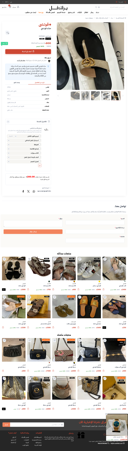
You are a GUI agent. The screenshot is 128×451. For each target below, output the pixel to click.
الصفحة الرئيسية (120, 18)
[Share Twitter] (28, 192)
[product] (117, 425)
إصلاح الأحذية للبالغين (35, 128)
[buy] (103, 290)
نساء (112, 18)
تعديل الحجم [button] (34, 161)
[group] (90, 95)
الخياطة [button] (36, 145)
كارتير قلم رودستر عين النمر (116, 437)
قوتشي (124, 283)
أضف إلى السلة (27, 51)
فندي (49, 322)
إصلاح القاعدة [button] (34, 149)
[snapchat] (104, 434)
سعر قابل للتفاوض (71, 296)
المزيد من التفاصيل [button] (39, 82)
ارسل (6, 425)
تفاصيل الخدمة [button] (42, 121)
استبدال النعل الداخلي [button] (31, 140)
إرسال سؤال (33, 232)
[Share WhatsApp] (116, 2)
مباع (4, 289)
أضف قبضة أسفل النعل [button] (31, 157)
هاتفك (122, 237)
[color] (124, 282)
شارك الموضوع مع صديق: (44, 191)
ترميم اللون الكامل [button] (33, 136)
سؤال (60, 219)
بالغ (40, 165)
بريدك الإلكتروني (119, 228)
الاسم (122, 219)
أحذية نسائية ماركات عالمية (102, 18)
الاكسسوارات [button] (34, 153)
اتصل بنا (121, 2)
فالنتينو (74, 283)
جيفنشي (99, 322)
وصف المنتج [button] (17, 82)
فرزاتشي (124, 365)
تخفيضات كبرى (97, 261)
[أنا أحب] (104, 259)
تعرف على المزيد (21, 60)
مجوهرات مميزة (89, 18)
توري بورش (73, 322)
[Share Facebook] (23, 192)
